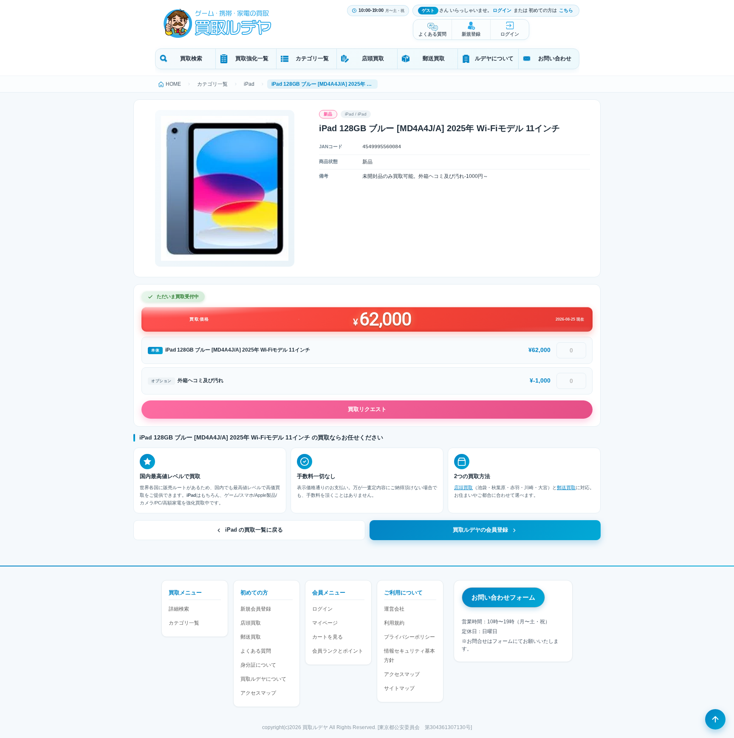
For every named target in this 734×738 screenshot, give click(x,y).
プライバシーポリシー (409, 637)
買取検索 (191, 58)
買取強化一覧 (251, 58)
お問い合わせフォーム (503, 597)
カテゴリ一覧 (312, 58)
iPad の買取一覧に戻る (254, 530)
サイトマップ (399, 688)
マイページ (325, 623)
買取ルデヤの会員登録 (480, 530)
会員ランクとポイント (337, 651)
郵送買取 (434, 58)
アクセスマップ (258, 693)
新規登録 (471, 34)
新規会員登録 (255, 609)
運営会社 (394, 609)
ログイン (502, 10)
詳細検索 (179, 609)
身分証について (258, 665)
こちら (566, 10)
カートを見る (327, 637)
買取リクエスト (367, 409)
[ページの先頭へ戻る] (715, 719)
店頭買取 (373, 58)
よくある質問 (432, 34)
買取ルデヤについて (263, 679)
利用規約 (394, 623)
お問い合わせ (554, 58)
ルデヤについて (494, 58)
